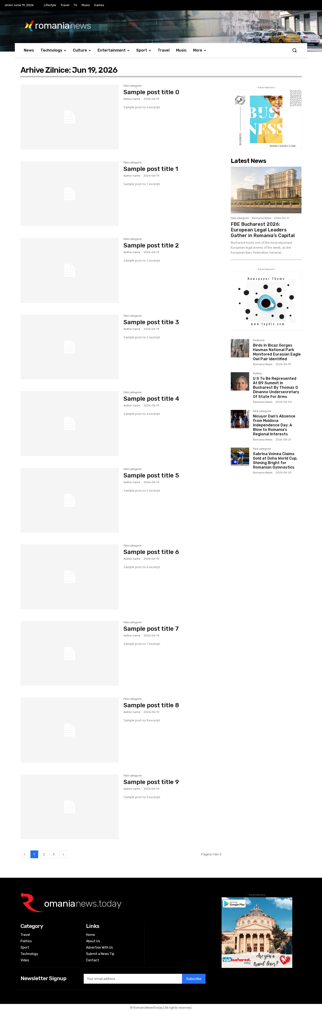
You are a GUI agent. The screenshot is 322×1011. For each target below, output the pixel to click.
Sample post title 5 (151, 475)
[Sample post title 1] (70, 193)
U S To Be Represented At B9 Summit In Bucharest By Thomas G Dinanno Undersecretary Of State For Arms (276, 387)
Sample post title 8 (151, 705)
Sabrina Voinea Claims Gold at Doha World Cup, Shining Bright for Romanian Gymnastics (275, 461)
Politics (257, 373)
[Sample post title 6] (70, 576)
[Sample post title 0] (70, 117)
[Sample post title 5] (70, 500)
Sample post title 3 (151, 322)
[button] (294, 50)
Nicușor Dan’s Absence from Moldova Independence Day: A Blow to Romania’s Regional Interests (274, 425)
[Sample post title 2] (70, 270)
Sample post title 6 (151, 552)
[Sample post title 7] (70, 653)
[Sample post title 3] (70, 347)
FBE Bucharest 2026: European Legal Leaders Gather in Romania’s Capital (263, 229)
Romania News (261, 218)
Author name (132, 99)
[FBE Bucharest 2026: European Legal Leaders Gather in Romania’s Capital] (266, 190)
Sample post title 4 (151, 398)
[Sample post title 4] (70, 423)
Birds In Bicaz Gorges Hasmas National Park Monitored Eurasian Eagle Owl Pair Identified (277, 352)
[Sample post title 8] (70, 730)
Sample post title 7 (151, 628)
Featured (258, 340)
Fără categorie (133, 86)
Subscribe (193, 979)
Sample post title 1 (151, 169)
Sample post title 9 (151, 782)
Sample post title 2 (151, 245)
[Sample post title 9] (70, 806)
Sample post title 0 (151, 92)
